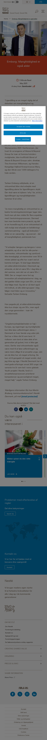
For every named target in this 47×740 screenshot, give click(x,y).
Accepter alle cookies (23, 126)
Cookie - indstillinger (23, 139)
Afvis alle (23, 133)
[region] (23, 125)
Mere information (37, 121)
